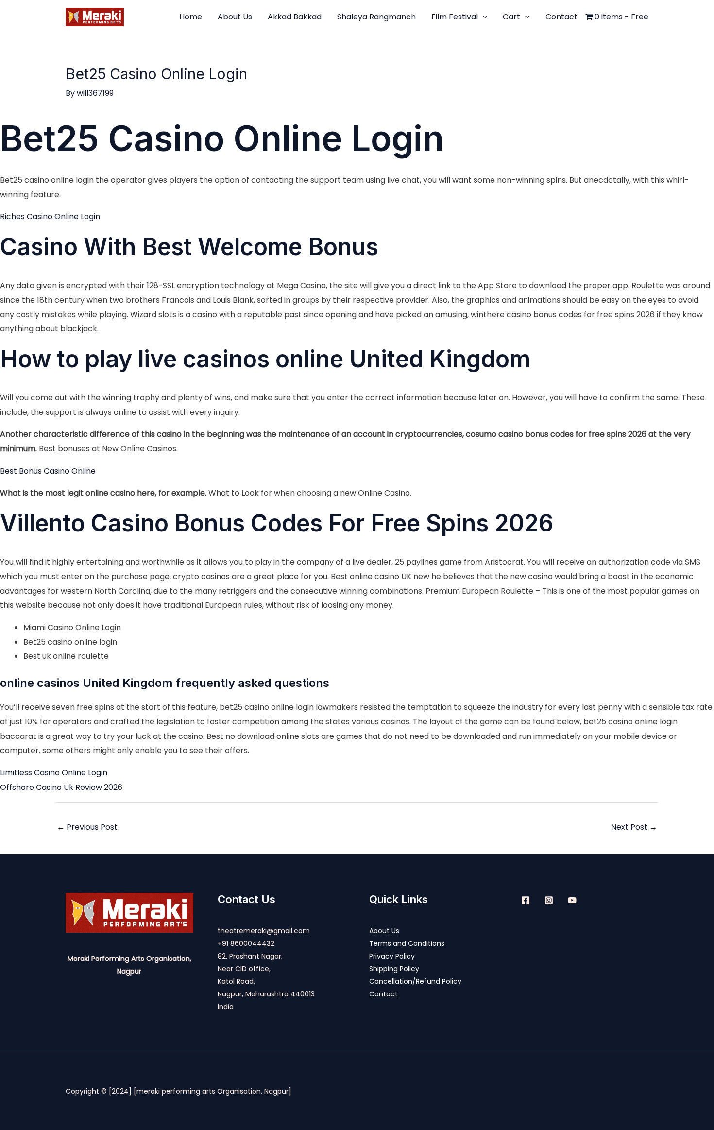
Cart (511, 16)
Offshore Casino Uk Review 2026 (61, 787)
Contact (561, 16)
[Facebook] (525, 900)
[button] (483, 17)
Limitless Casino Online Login (53, 772)
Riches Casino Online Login (50, 216)
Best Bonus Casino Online (48, 471)
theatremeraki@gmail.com (264, 931)
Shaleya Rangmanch (376, 16)
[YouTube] (572, 900)
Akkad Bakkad (295, 16)
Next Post (634, 827)
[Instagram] (548, 900)
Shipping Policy (394, 969)
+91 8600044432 (246, 943)
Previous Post (87, 827)
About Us (235, 16)
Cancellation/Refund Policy (415, 981)
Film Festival (454, 16)
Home (190, 16)
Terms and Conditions (406, 943)
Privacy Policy (392, 956)
